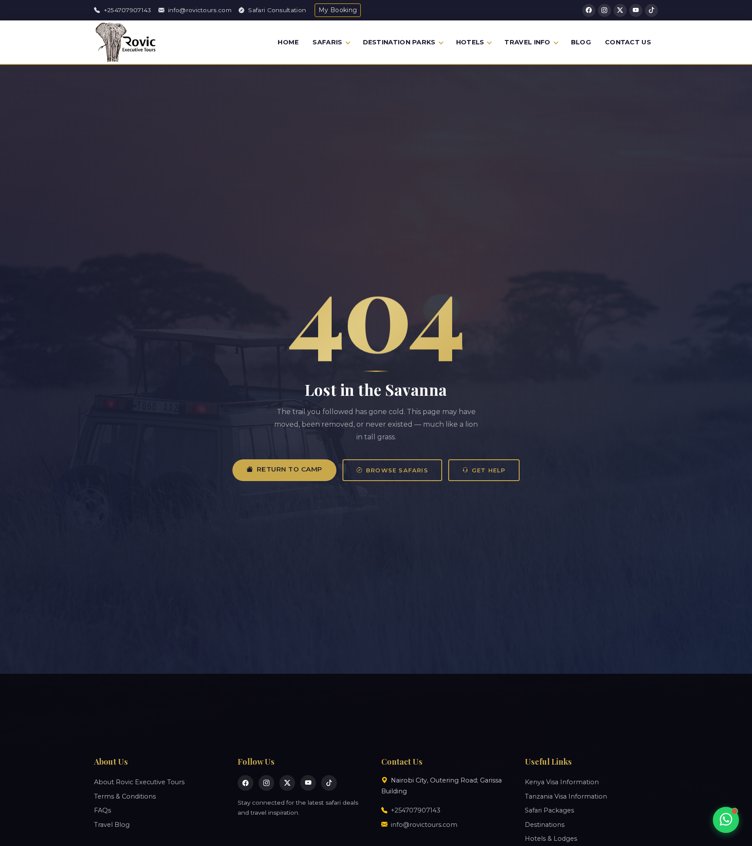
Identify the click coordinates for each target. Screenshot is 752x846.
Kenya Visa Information (562, 782)
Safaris (327, 42)
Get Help (489, 470)
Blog (581, 42)
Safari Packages (549, 810)
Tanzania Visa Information (566, 796)
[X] (287, 783)
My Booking (338, 10)
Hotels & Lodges (551, 839)
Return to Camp (289, 469)
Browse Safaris (397, 470)
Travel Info (527, 42)
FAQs (102, 810)
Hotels (470, 42)
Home (288, 42)
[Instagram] (604, 10)
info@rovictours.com (199, 10)
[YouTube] (635, 10)
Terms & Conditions (125, 796)
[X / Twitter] (620, 10)
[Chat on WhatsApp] (726, 820)
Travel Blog (112, 825)
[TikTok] (651, 10)
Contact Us (628, 42)
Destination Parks (399, 42)
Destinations (544, 825)
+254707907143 (126, 10)
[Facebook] (588, 10)
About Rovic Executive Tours (139, 782)
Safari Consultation (276, 10)
